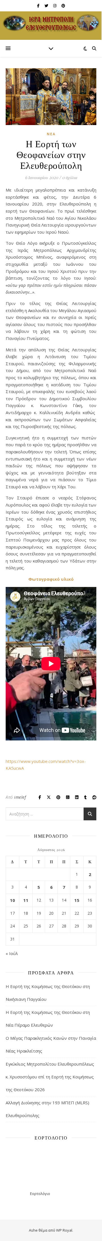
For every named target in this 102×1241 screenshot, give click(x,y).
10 (12, 900)
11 (25, 900)
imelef (20, 797)
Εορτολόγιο (40, 1193)
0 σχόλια (69, 177)
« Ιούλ (12, 953)
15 (76, 900)
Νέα (51, 134)
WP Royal (64, 1230)
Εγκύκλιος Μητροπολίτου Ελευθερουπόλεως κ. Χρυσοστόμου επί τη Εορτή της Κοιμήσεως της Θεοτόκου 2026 (50, 1076)
